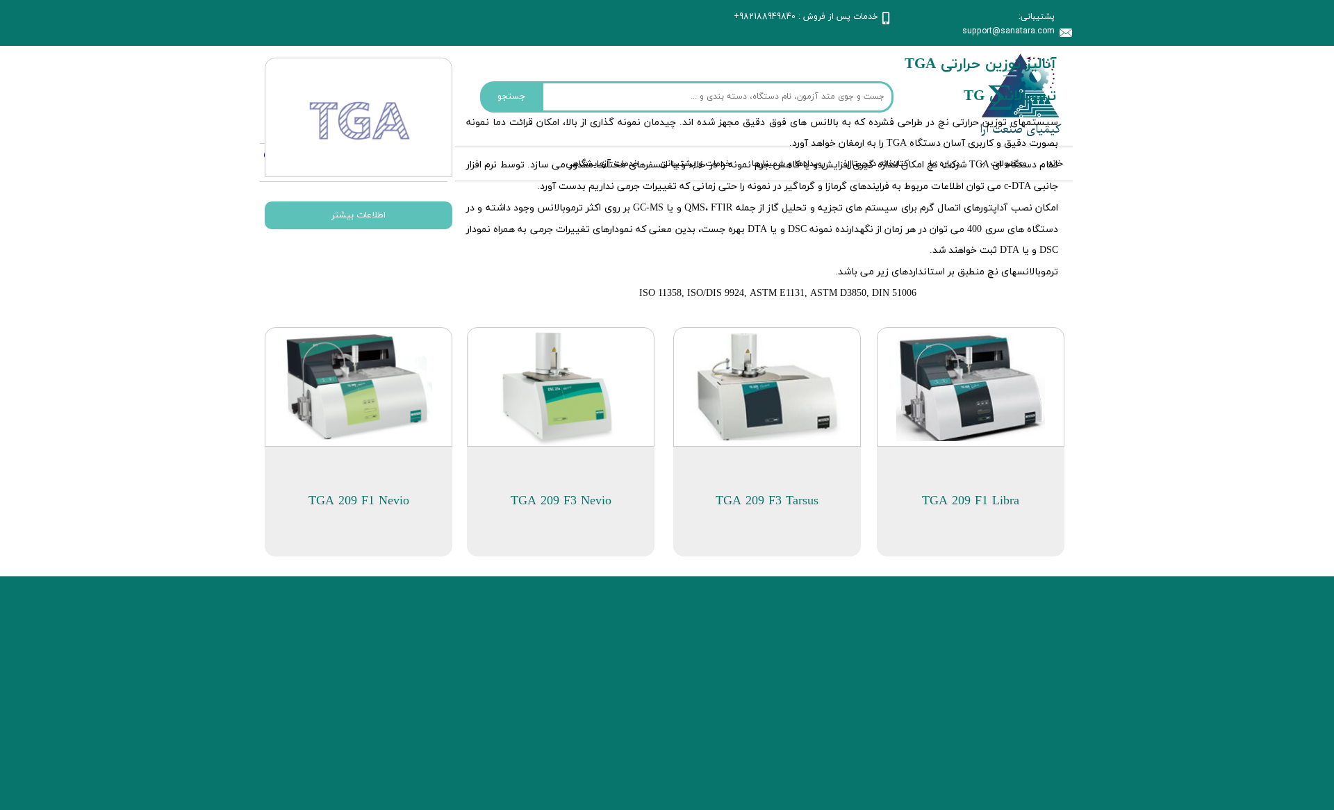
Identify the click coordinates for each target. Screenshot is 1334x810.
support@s (983, 31)
